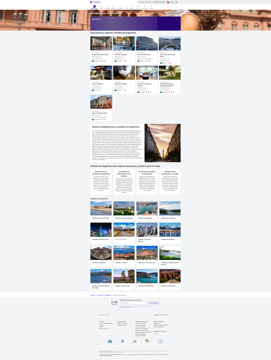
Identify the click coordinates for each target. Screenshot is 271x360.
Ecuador (113, 351)
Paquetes (107, 8)
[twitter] (105, 315)
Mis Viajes (101, 325)
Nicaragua (156, 351)
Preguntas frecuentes (122, 323)
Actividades (120, 8)
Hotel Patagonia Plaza (99, 113)
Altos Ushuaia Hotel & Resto (167, 55)
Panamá (160, 351)
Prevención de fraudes (141, 334)
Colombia (130, 351)
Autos (126, 8)
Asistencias (144, 8)
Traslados (151, 8)
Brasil (124, 351)
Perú (168, 351)
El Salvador (139, 351)
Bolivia (121, 351)
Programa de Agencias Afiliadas (161, 325)
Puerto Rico (101, 352)
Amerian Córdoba (121, 84)
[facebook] (100, 315)
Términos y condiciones (141, 323)
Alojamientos (94, 8)
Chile (127, 351)
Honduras (149, 351)
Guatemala (144, 351)
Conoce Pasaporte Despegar (105, 323)
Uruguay (122, 352)
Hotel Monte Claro (143, 54)
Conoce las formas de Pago (142, 328)
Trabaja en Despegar (122, 325)
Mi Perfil (101, 327)
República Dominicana (108, 352)
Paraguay (164, 351)
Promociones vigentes (141, 327)
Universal (138, 8)
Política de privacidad (140, 325)
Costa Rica (134, 351)
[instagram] (102, 315)
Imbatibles (113, 8)
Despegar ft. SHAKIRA (140, 335)
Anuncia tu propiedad (158, 327)
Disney (132, 8)
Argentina (117, 351)
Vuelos (101, 8)
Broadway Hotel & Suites (100, 54)
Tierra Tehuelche (97, 84)
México (152, 351)
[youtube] (108, 315)
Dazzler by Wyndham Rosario (144, 85)
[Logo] (95, 2)
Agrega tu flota (157, 323)
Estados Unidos (117, 352)
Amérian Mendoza (121, 54)
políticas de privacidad (126, 307)
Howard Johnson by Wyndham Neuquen (167, 85)
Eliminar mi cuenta (103, 328)
